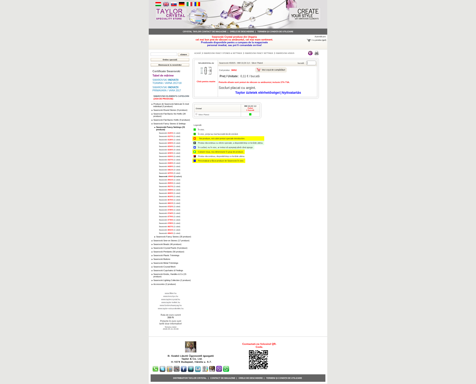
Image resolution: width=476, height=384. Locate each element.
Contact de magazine (222, 378)
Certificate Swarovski (166, 71)
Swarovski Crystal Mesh (164, 267)
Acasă (197, 53)
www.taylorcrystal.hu (170, 299)
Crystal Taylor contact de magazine (204, 31)
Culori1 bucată (250, 109)
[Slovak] (174, 6)
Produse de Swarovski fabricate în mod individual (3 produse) (171, 105)
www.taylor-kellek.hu (170, 302)
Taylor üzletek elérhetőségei (257, 92)
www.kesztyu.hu (170, 296)
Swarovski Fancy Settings (259, 53)
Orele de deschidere (242, 31)
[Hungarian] (158, 6)
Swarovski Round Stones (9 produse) (170, 110)
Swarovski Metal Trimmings (165, 263)
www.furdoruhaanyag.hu (171, 305)
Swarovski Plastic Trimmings (166, 255)
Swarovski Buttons (161, 259)
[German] (182, 6)
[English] (166, 6)
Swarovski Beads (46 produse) (167, 244)
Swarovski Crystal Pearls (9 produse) (170, 248)
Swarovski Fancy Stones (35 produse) (173, 237)
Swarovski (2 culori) (169, 143)
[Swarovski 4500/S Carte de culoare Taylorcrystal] (316, 54)
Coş (313, 40)
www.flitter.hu (170, 293)
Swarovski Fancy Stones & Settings (169, 123)
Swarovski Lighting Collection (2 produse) (172, 280)
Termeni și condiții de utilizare (275, 31)
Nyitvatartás (291, 92)
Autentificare (320, 36)
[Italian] (189, 6)
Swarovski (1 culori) (169, 133)
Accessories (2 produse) (164, 284)
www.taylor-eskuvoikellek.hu (171, 308)
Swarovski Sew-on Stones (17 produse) (171, 240)
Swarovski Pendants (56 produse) (168, 252)
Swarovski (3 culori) (169, 150)
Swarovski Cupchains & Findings (168, 270)
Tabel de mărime (163, 75)
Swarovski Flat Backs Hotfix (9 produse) (171, 120)
